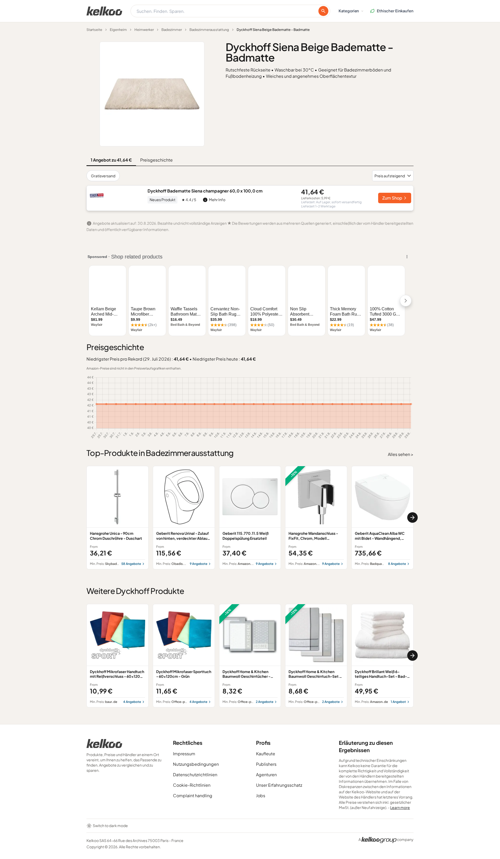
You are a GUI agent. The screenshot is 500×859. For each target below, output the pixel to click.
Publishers (266, 764)
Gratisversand (103, 175)
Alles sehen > (401, 454)
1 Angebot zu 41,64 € (111, 160)
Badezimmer (171, 29)
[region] (250, 517)
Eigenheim (118, 29)
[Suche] (323, 11)
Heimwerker (144, 29)
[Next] (412, 517)
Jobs (260, 795)
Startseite (94, 29)
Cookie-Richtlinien (191, 785)
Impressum (184, 753)
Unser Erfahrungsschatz (279, 785)
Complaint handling (192, 795)
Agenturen (266, 774)
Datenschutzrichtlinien (195, 774)
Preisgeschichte (156, 160)
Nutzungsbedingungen (196, 764)
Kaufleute (265, 753)
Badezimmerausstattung (209, 29)
